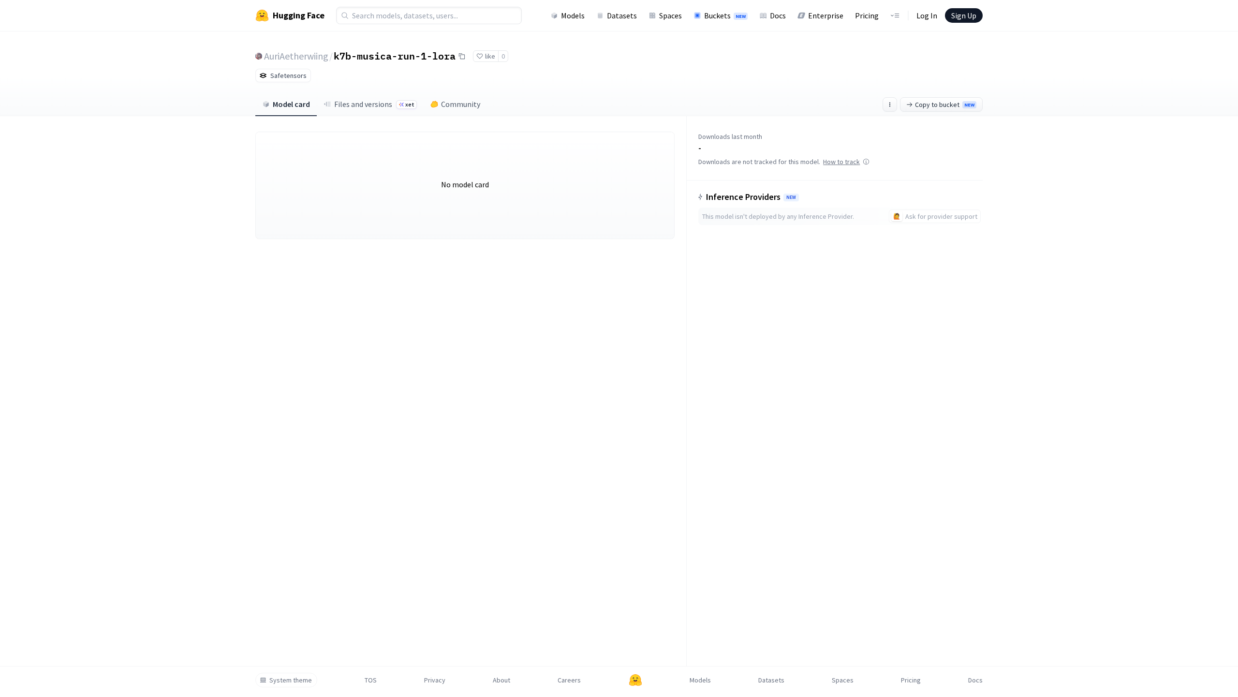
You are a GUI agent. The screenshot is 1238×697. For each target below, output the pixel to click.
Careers (569, 680)
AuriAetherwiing (296, 56)
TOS (371, 680)
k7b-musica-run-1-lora (395, 55)
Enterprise (825, 15)
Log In (926, 15)
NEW (791, 197)
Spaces (670, 15)
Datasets (622, 15)
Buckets (725, 15)
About (501, 680)
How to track (841, 161)
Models (573, 15)
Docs (778, 15)
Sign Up (963, 15)
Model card (291, 104)
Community (460, 104)
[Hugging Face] (635, 680)
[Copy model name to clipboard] (461, 56)
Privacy (434, 680)
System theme (290, 680)
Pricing (867, 15)
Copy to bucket (944, 104)
